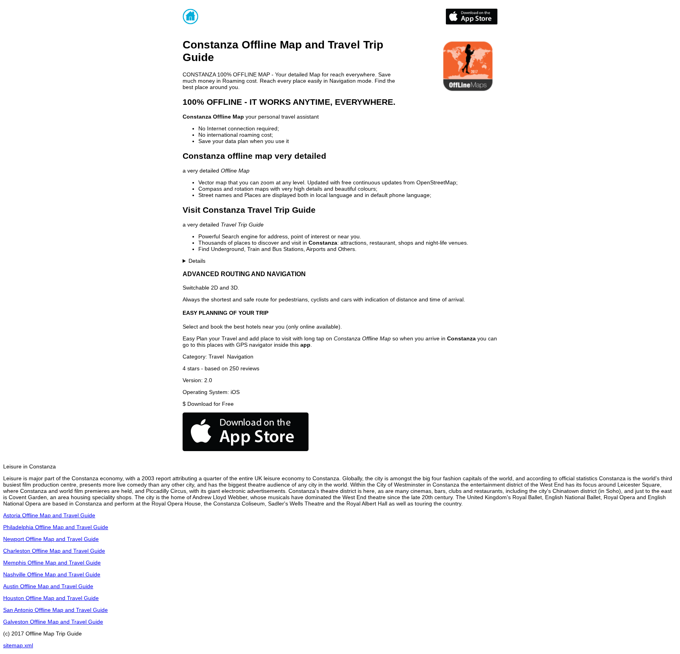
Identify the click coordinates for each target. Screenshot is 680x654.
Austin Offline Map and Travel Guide (48, 586)
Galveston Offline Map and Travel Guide (53, 622)
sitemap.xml (18, 645)
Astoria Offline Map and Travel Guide (49, 515)
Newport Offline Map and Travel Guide (51, 539)
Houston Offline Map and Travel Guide (51, 598)
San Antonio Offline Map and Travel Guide (55, 610)
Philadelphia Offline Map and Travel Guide (55, 527)
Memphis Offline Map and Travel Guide (52, 562)
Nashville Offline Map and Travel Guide (51, 574)
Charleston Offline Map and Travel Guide (54, 551)
